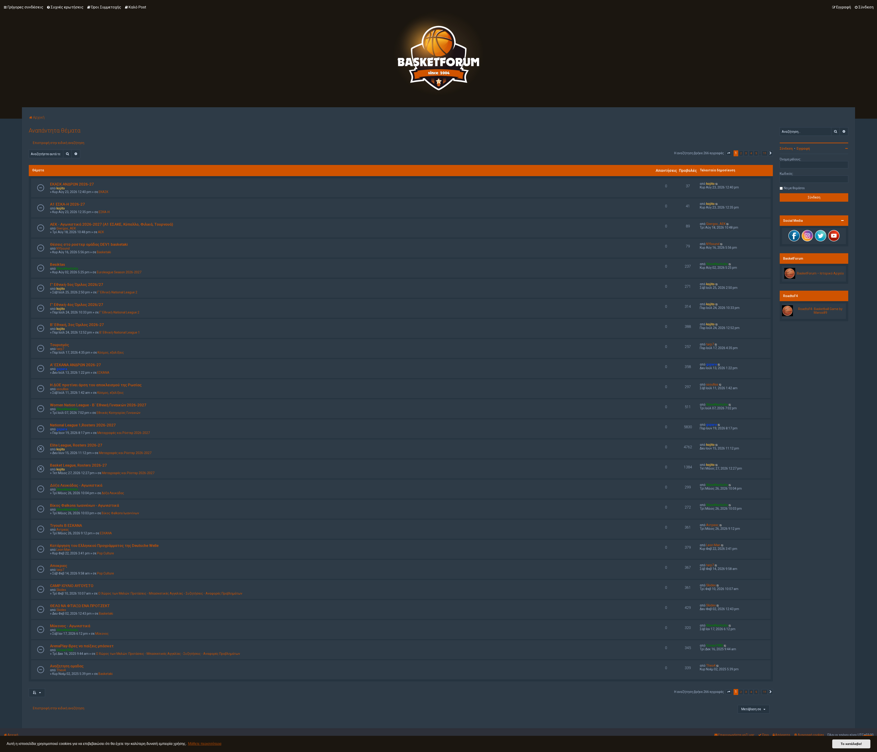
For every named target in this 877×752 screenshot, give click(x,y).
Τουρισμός (59, 344)
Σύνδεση (786, 148)
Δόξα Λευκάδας (113, 493)
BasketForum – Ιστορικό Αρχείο (820, 273)
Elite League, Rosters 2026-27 (76, 445)
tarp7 (60, 349)
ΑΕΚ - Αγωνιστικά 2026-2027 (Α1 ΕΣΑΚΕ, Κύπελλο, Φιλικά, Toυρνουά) (111, 224)
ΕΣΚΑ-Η (104, 212)
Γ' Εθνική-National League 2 (117, 292)
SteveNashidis (67, 268)
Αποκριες (58, 565)
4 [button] (751, 153)
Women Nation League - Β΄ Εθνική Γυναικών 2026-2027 (98, 405)
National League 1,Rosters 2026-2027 (83, 425)
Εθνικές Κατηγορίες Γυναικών (118, 413)
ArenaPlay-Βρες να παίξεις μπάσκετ (82, 646)
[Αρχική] (438, 53)
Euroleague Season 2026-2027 (119, 272)
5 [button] (756, 153)
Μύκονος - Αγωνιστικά (70, 626)
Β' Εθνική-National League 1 (119, 332)
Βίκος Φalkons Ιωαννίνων (120, 513)
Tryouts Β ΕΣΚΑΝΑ (66, 525)
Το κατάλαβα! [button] (851, 744)
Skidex (61, 590)
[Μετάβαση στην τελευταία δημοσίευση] (716, 183)
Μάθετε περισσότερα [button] (204, 744)
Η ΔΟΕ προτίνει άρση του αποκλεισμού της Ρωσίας (96, 385)
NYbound (63, 248)
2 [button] (741, 153)
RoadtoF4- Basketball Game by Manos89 (820, 310)
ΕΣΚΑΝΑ (103, 372)
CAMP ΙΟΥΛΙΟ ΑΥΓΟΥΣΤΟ (71, 585)
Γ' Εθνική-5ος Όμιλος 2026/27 (76, 284)
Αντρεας (62, 529)
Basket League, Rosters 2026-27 (78, 465)
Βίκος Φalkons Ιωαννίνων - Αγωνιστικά (84, 505)
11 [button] (764, 153)
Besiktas (57, 264)
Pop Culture (105, 553)
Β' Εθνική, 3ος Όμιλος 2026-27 (77, 324)
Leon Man (63, 549)
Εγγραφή (803, 148)
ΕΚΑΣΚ (103, 192)
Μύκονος (102, 633)
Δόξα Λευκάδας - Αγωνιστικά (76, 485)
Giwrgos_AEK (66, 228)
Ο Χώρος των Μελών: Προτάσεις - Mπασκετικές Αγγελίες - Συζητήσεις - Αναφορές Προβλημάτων (170, 593)
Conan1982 (64, 650)
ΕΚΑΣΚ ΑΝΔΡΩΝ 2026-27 (72, 184)
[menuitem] (65, 7)
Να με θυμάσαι (794, 188)
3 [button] (746, 153)
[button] (729, 153)
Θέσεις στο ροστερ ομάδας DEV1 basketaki (89, 244)
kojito (60, 188)
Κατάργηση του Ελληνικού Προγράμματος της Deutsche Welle (104, 545)
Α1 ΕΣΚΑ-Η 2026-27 (67, 204)
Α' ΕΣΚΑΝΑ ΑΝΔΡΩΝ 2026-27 (75, 365)
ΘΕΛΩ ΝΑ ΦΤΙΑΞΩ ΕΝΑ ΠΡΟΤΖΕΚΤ (80, 605)
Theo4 (61, 670)
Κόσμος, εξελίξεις (111, 352)
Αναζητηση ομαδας (67, 666)
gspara (61, 369)
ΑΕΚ (101, 232)
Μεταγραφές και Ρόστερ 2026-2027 (123, 433)
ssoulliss (62, 389)
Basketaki (104, 252)
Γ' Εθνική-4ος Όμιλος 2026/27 (76, 304)
